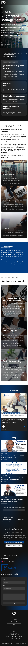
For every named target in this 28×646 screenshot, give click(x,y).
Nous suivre (4, 46)
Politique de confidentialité (14, 636)
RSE (14, 624)
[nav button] (25, 2)
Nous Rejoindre (5, 44)
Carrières (14, 626)
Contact (3, 42)
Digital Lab (14, 621)
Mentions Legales (14, 634)
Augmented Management (14, 623)
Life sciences (14, 619)
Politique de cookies (14, 638)
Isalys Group (14, 628)
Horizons (14, 618)
